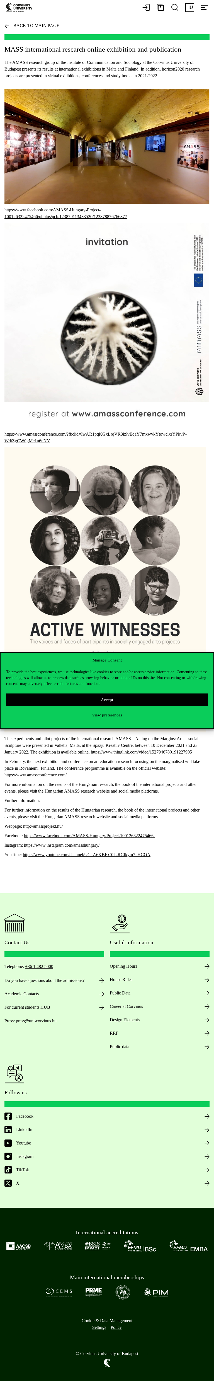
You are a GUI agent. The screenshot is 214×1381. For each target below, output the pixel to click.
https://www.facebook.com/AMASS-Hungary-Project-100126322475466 (89, 835)
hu (189, 7)
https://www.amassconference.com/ (36, 774)
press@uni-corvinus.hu (36, 1020)
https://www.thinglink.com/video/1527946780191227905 (142, 752)
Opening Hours (123, 966)
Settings (99, 1327)
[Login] (146, 8)
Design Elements (125, 1019)
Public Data (120, 993)
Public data (119, 1046)
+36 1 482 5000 (39, 966)
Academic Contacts (21, 993)
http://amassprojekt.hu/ (43, 826)
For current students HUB (27, 1007)
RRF (114, 1033)
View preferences (107, 715)
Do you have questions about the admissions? (44, 980)
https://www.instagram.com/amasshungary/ (61, 845)
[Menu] (205, 8)
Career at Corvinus (126, 1006)
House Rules (121, 979)
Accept (107, 699)
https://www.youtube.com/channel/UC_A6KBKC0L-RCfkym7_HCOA (86, 854)
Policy (116, 1327)
